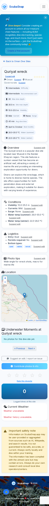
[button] (24, 295)
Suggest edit (10, 76)
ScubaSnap (16, 6)
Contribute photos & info (25, 366)
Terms (19, 489)
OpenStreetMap (41, 320)
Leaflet (30, 320)
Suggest (17, 80)
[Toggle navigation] (43, 6)
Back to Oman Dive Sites (17, 61)
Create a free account (18, 50)
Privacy (29, 489)
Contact (25, 494)
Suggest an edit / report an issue (25, 358)
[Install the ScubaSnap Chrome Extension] (6, 492)
